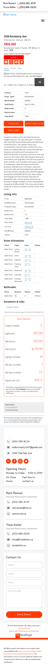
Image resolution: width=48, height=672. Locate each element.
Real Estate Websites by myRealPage (24, 631)
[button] (19, 3)
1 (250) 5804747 (11, 407)
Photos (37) (13, 123)
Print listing (13, 130)
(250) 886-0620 (27, 7)
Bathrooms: (10, 287)
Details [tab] (6, 68)
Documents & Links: (14, 301)
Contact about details (34, 123)
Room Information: (14, 240)
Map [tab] (19, 68)
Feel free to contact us (28, 479)
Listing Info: (10, 194)
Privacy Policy (23, 628)
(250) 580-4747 (27, 4)
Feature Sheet (13, 307)
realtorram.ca (19, 513)
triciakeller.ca (19, 545)
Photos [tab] (13, 68)
